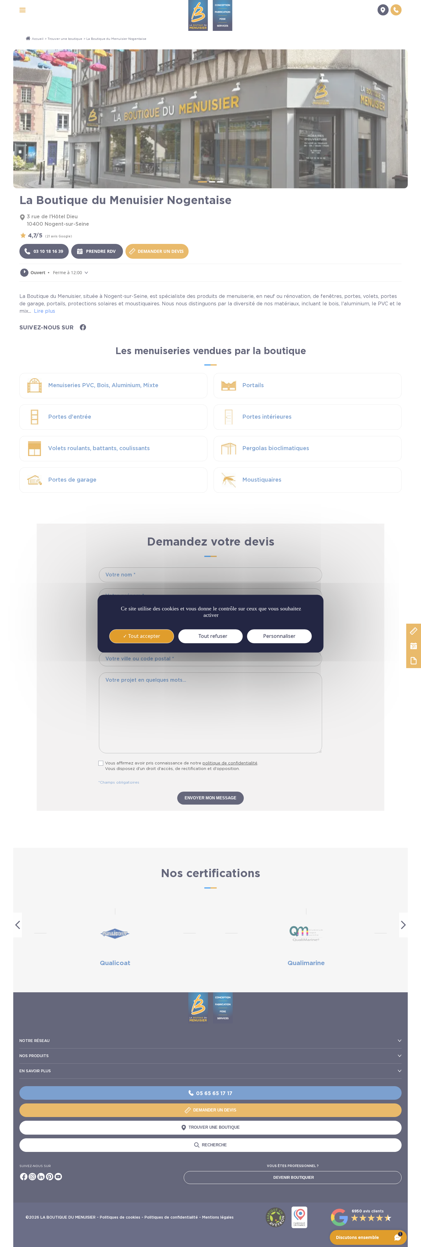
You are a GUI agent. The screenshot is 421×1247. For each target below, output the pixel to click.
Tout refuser (212, 636)
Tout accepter (143, 636)
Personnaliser (279, 636)
